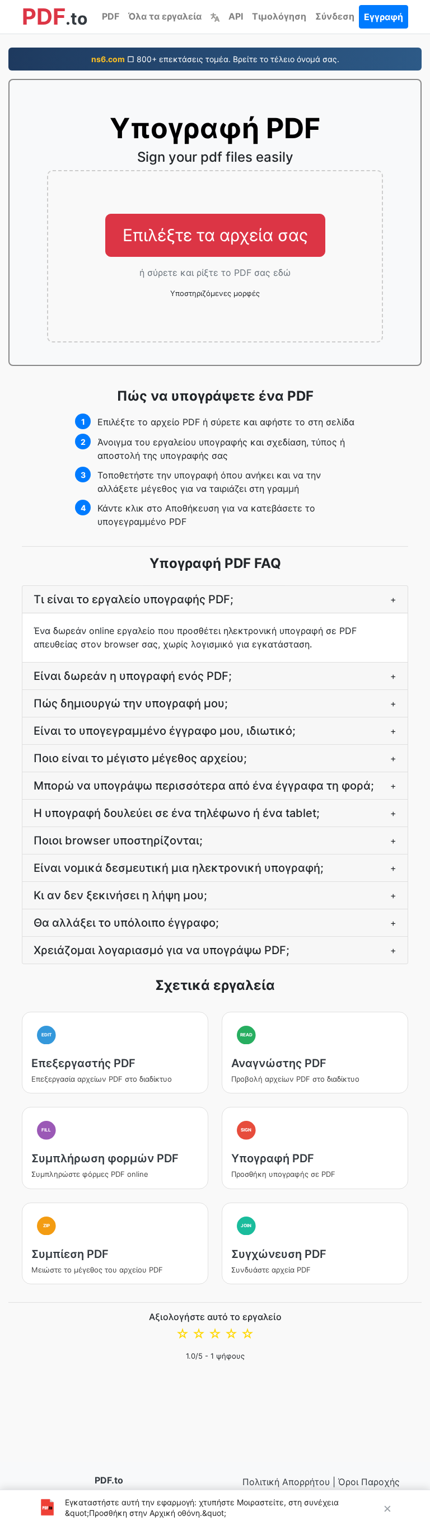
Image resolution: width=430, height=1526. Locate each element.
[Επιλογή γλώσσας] (215, 16)
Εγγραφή (383, 16)
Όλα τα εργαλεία (165, 16)
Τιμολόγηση (279, 16)
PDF (110, 16)
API (235, 16)
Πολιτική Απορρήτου (286, 1481)
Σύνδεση (334, 16)
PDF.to (109, 1480)
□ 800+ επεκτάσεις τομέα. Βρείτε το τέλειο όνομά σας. (215, 59)
